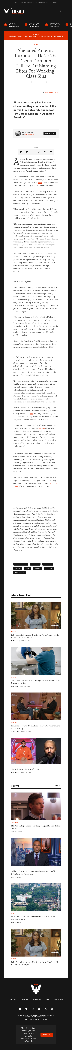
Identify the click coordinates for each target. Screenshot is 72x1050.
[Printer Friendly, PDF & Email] (51, 152)
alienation (35, 564)
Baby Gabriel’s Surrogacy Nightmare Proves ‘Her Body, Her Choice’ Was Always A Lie (35, 636)
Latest (15, 786)
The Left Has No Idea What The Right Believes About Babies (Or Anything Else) (35, 681)
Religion (37, 568)
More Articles (49, 133)
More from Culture (23, 595)
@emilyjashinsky (29, 134)
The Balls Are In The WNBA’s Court (25, 769)
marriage (18, 568)
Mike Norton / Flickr (52, 92)
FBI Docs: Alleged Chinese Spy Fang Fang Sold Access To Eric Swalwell (36, 827)
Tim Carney (49, 568)
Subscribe (46, 1035)
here (40, 183)
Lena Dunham (47, 564)
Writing (41, 428)
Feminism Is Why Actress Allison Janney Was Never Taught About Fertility (35, 727)
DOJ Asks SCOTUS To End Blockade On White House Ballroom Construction (33, 918)
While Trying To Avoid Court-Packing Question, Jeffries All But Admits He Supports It (35, 872)
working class (19, 572)
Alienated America (20, 564)
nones (27, 568)
